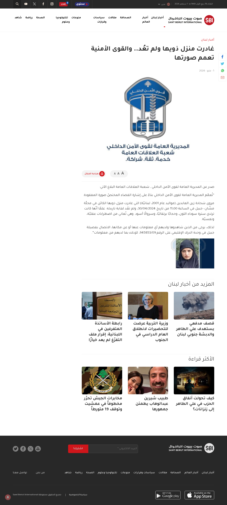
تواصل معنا (20, 472)
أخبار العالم (191, 472)
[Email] (222, 77)
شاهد (18, 17)
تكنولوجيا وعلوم (107, 472)
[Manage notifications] (8, 497)
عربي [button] (163, 4)
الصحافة (125, 17)
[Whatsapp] (222, 70)
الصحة (40, 17)
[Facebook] (222, 57)
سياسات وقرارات (144, 472)
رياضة (29, 17)
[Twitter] (222, 63)
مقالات (112, 17)
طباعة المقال (92, 174)
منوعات (76, 17)
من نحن (40, 472)
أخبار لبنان (207, 40)
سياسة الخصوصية (78, 495)
